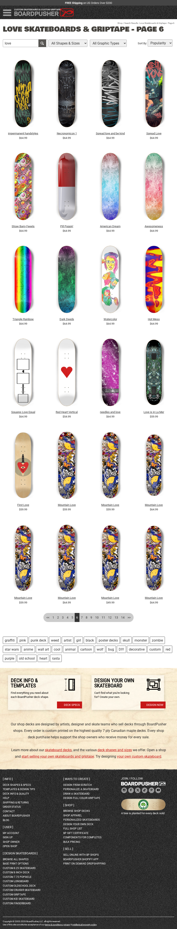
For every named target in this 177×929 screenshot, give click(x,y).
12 (110, 617)
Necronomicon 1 (67, 133)
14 (123, 617)
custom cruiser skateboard (22, 890)
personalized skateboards (81, 819)
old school (27, 658)
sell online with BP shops (81, 854)
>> (129, 617)
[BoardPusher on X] (138, 790)
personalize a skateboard (81, 789)
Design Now (154, 704)
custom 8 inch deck (16, 872)
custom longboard (16, 881)
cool (57, 649)
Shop (120, 23)
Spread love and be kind (110, 133)
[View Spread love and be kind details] (110, 94)
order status (12, 806)
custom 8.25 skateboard (19, 868)
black (90, 640)
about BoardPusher (16, 815)
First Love (23, 505)
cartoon (86, 649)
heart (43, 658)
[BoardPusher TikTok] (144, 790)
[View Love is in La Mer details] (153, 373)
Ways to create (76, 779)
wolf (100, 649)
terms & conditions (54, 924)
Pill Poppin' (66, 226)
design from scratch (77, 784)
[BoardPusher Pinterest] (151, 790)
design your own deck (78, 824)
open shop (10, 846)
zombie (157, 640)
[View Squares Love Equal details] (23, 373)
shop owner (11, 841)
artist (67, 640)
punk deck (38, 640)
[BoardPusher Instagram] (124, 790)
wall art (43, 649)
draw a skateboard (76, 793)
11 (103, 617)
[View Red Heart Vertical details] (66, 373)
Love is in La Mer (154, 412)
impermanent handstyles (23, 133)
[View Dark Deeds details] (66, 280)
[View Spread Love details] (153, 94)
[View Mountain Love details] (66, 466)
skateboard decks (58, 750)
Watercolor (110, 319)
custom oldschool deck (19, 885)
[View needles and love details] (110, 373)
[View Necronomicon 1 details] (66, 94)
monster (140, 640)
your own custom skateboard (139, 756)
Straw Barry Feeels (23, 226)
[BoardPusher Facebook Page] (131, 790)
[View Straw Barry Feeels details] (23, 187)
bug (111, 649)
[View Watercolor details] (110, 280)
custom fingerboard (17, 903)
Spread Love (153, 133)
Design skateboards (20, 853)
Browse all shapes (15, 859)
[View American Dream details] (110, 187)
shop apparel (72, 815)
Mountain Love (67, 505)
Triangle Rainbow (23, 319)
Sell (68, 849)
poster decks (108, 640)
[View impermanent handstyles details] (23, 94)
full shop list (72, 828)
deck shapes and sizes (115, 750)
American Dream (110, 226)
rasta (56, 658)
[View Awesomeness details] (153, 187)
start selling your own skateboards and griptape (58, 756)
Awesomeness (154, 226)
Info (7, 779)
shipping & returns (16, 802)
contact (9, 811)
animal (70, 649)
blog (6, 820)
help (6, 798)
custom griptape (14, 894)
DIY (121, 649)
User (8, 827)
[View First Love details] (23, 466)
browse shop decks (76, 810)
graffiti (10, 640)
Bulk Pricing (71, 841)
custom (155, 649)
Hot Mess (154, 319)
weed (55, 640)
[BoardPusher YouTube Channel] (158, 790)
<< (47, 617)
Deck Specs (72, 704)
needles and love (110, 412)
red (168, 649)
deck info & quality (16, 793)
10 (97, 617)
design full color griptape (81, 798)
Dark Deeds (67, 319)
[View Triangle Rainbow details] (23, 280)
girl (78, 640)
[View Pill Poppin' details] (66, 187)
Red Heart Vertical (67, 412)
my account (11, 833)
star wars (12, 649)
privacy (66, 924)
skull (126, 640)
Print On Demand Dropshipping (84, 863)
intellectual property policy (84, 924)
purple (9, 658)
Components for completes (82, 837)
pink (22, 640)
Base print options (15, 863)
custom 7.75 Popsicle (17, 876)
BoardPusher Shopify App (80, 859)
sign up (8, 837)
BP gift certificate (75, 833)
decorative (137, 649)
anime (28, 649)
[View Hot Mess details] (153, 280)
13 (116, 617)
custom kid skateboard (19, 898)
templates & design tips (19, 789)
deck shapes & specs (17, 784)
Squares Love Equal (23, 412)
